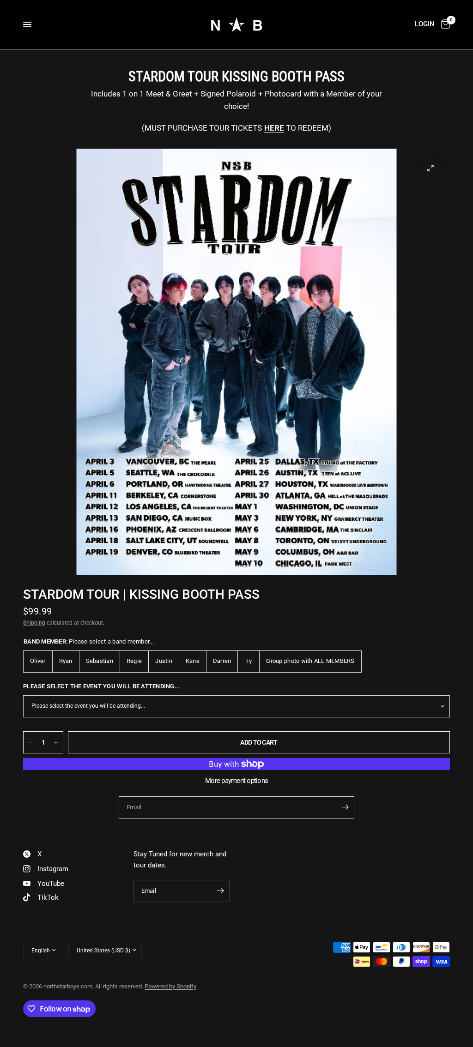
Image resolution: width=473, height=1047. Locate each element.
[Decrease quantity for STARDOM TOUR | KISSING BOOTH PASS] (30, 742)
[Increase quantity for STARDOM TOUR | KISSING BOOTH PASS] (56, 742)
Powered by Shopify (170, 986)
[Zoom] (430, 168)
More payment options (236, 781)
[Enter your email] (345, 807)
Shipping (34, 623)
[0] (444, 24)
